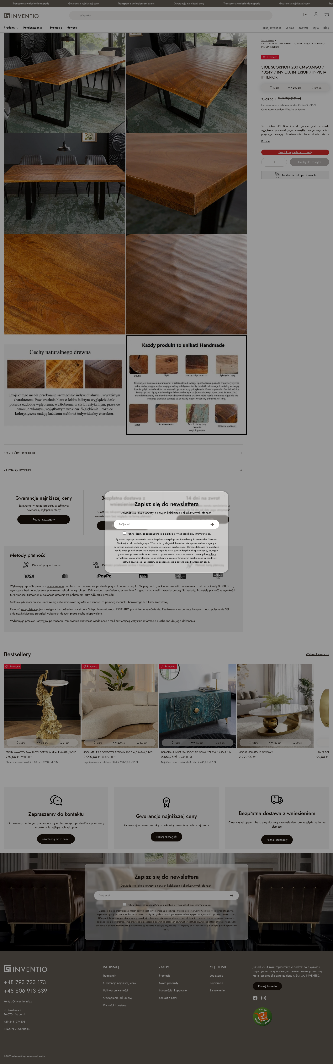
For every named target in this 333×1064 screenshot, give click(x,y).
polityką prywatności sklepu (179, 534)
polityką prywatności (132, 562)
